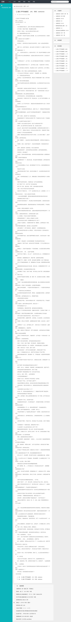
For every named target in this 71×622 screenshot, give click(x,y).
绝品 (29, 1)
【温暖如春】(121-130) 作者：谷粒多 (24, 616)
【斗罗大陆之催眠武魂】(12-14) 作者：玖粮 (26, 597)
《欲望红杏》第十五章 (60, 16)
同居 (34, 1)
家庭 (19, 1)
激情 (10, 1)
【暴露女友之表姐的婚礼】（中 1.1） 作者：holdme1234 (29, 594)
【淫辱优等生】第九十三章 (22, 599)
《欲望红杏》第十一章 (60, 32)
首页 (25, 6)
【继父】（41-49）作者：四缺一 (23, 602)
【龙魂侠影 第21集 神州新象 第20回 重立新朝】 (27, 610)
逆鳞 (2, 1)
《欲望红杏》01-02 (59, 23)
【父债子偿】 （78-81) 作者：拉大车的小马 (26, 613)
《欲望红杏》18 (58, 21)
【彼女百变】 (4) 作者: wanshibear (24, 619)
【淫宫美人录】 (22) (20, 605)
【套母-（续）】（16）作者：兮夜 (24, 591)
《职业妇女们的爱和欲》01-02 (62, 30)
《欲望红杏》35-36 (59, 18)
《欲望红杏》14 (58, 28)
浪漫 (24, 1)
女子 (28, 6)
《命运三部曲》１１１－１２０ (23, 608)
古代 (14, 1)
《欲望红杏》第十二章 (60, 35)
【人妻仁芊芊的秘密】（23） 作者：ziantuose (31, 579)
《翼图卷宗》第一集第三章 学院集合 (24, 588)
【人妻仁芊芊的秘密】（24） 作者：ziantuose (31, 577)
